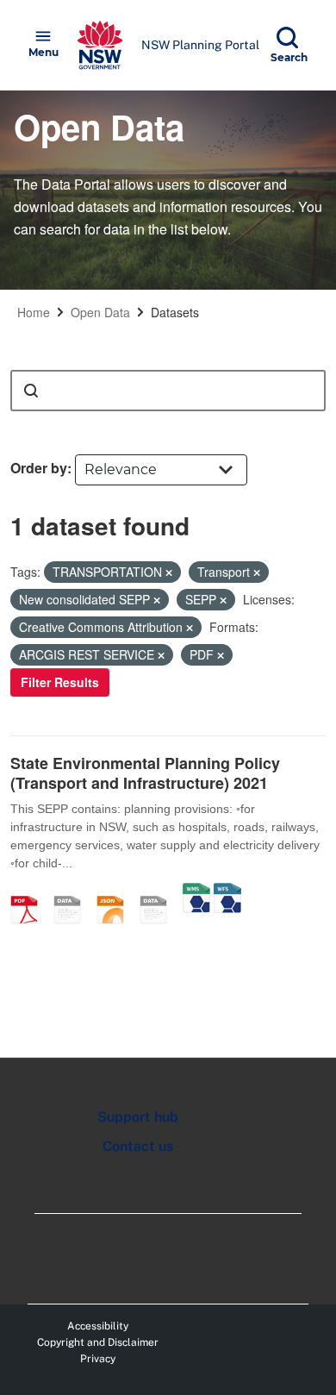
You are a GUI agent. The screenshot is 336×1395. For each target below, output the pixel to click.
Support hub (137, 1117)
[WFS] (227, 891)
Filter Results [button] (60, 682)
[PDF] (30, 891)
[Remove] (168, 572)
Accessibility (97, 1326)
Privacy (97, 1359)
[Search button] (31, 390)
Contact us (138, 1146)
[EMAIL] (73, 891)
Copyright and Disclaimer (98, 1342)
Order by (38, 468)
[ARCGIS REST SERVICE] (159, 891)
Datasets (175, 312)
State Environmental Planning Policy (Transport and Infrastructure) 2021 (145, 773)
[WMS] (196, 891)
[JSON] (116, 891)
